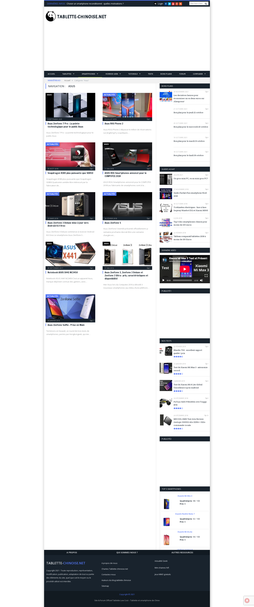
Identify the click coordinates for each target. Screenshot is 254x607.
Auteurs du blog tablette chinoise (116, 580)
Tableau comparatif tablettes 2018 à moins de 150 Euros (190, 238)
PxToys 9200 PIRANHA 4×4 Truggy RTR (190, 403)
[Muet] (201, 280)
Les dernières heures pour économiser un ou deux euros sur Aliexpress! (189, 98)
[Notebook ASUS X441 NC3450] (70, 255)
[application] (185, 269)
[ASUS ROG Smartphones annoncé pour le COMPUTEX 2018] (127, 155)
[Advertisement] (127, 48)
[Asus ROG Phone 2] (127, 106)
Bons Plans (166, 74)
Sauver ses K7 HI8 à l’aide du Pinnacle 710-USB (89, 3)
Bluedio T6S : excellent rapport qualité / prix (188, 352)
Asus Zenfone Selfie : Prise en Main (66, 325)
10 (207, 415)
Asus (49, 94)
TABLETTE (81, 17)
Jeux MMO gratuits (163, 574)
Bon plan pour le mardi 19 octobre (189, 141)
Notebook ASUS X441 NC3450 (63, 272)
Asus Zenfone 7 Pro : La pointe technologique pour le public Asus (65, 125)
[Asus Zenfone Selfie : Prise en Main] (70, 307)
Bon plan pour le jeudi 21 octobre (188, 112)
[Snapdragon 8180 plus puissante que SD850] (70, 155)
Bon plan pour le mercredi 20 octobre (191, 126)
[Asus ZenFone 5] (127, 205)
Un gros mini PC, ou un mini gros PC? (191, 178)
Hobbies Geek (112, 74)
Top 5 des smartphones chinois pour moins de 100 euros (190, 223)
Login (160, 3)
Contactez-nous (109, 574)
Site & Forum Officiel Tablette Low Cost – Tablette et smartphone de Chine (127, 600)
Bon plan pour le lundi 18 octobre (189, 155)
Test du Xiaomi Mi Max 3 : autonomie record (191, 369)
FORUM (182, 74)
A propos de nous (109, 563)
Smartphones (88, 74)
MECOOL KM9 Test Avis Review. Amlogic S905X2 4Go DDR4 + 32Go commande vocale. (189, 422)
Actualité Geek (161, 561)
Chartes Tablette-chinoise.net (115, 569)
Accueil (51, 74)
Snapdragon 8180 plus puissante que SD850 (70, 173)
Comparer (198, 74)
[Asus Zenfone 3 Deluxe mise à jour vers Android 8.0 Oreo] (70, 205)
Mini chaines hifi (162, 567)
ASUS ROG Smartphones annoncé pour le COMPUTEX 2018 (126, 174)
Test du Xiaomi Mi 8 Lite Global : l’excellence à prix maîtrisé (188, 386)
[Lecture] (163, 280)
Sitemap (105, 586)
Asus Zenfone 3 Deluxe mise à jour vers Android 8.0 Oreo (68, 224)
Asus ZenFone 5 (113, 222)
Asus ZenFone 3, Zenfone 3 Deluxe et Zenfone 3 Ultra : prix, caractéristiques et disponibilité (126, 275)
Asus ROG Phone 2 (114, 123)
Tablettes (66, 74)
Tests (150, 74)
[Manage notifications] (247, 600)
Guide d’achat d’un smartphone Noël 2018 (190, 194)
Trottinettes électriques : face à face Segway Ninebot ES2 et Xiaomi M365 (191, 209)
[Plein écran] (206, 275)
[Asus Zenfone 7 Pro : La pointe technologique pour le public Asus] (70, 106)
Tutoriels (133, 74)
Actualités (109, 94)
